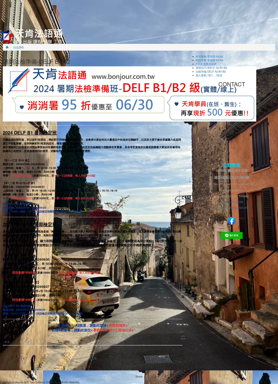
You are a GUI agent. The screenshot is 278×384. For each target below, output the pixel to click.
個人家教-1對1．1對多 (209, 75)
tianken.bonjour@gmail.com (231, 207)
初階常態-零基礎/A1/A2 (209, 60)
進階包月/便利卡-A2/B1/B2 (211, 68)
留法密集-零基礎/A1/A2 (209, 56)
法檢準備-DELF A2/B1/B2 (211, 71)
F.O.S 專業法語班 (206, 64)
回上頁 (93, 358)
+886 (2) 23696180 (231, 202)
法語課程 (18, 47)
